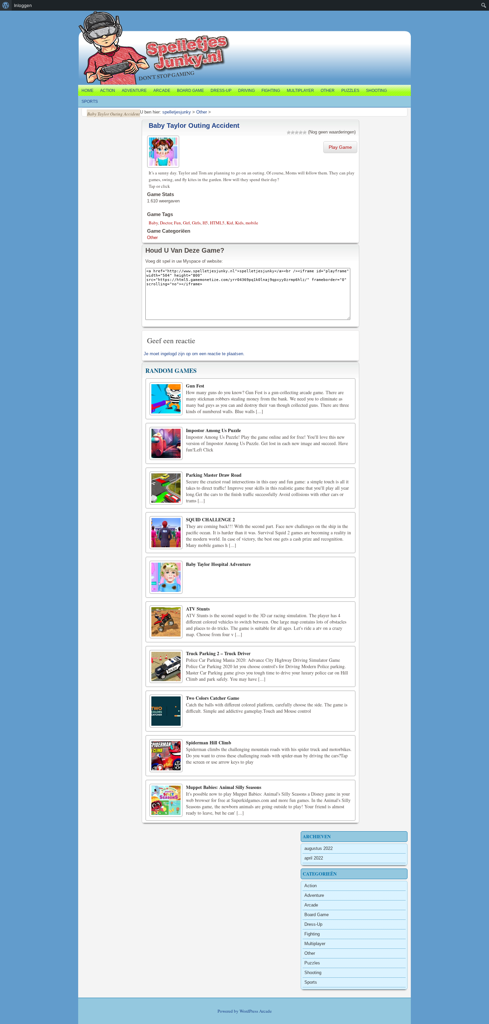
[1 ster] (289, 132)
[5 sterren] (305, 132)
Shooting (376, 90)
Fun (177, 223)
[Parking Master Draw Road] (166, 488)
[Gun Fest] (166, 398)
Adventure (134, 90)
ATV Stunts (198, 608)
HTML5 (217, 223)
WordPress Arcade (256, 1011)
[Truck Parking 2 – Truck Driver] (166, 666)
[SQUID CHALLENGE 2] (166, 532)
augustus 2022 (318, 848)
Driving (246, 90)
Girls (196, 223)
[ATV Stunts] (166, 622)
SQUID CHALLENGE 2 (210, 519)
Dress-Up (221, 90)
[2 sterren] (293, 132)
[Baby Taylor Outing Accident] (164, 150)
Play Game (340, 147)
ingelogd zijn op (176, 353)
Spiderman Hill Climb (208, 742)
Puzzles (350, 90)
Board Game (190, 90)
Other (328, 90)
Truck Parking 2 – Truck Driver (218, 653)
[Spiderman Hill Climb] (166, 755)
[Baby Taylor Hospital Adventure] (166, 577)
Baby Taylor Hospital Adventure (218, 564)
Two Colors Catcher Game (212, 697)
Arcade (161, 90)
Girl (186, 223)
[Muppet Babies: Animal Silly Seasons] (166, 800)
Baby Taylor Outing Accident (194, 125)
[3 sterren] (297, 132)
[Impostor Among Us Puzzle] (166, 443)
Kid (230, 223)
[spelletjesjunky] (92, 18)
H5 (205, 223)
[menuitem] (6, 5)
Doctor (166, 223)
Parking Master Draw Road (214, 474)
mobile (251, 223)
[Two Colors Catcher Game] (166, 711)
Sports (90, 101)
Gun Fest (195, 385)
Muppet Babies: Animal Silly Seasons (223, 787)
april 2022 (313, 858)
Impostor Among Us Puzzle (213, 430)
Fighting (270, 90)
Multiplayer (300, 90)
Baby (153, 223)
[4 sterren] (301, 132)
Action (107, 90)
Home (87, 90)
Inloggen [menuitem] (23, 5)
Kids (239, 223)
